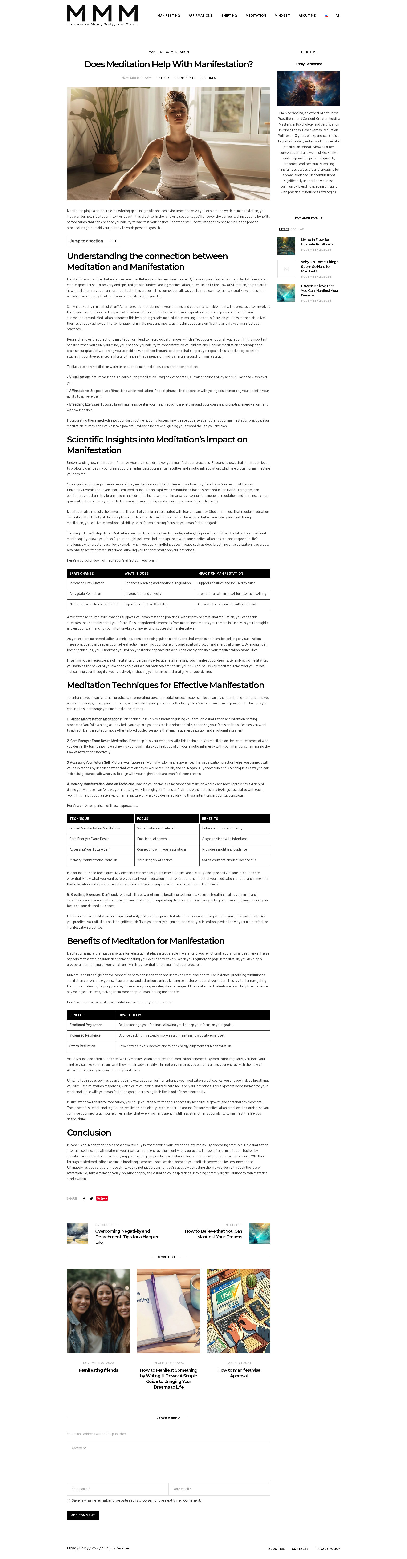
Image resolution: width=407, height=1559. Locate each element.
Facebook (84, 1198)
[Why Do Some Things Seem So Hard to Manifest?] (286, 269)
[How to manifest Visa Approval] (238, 1311)
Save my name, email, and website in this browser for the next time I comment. (136, 1500)
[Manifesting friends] (98, 1311)
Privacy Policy (328, 1549)
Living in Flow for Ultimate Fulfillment (317, 241)
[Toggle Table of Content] (111, 241)
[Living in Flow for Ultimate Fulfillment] (286, 246)
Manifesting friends (98, 1370)
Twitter (91, 1198)
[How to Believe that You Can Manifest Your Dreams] (286, 293)
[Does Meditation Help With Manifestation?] (168, 144)
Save (104, 1198)
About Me (276, 1549)
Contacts (300, 1549)
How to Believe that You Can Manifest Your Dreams (319, 290)
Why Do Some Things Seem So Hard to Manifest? (319, 266)
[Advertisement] (203, 66)
